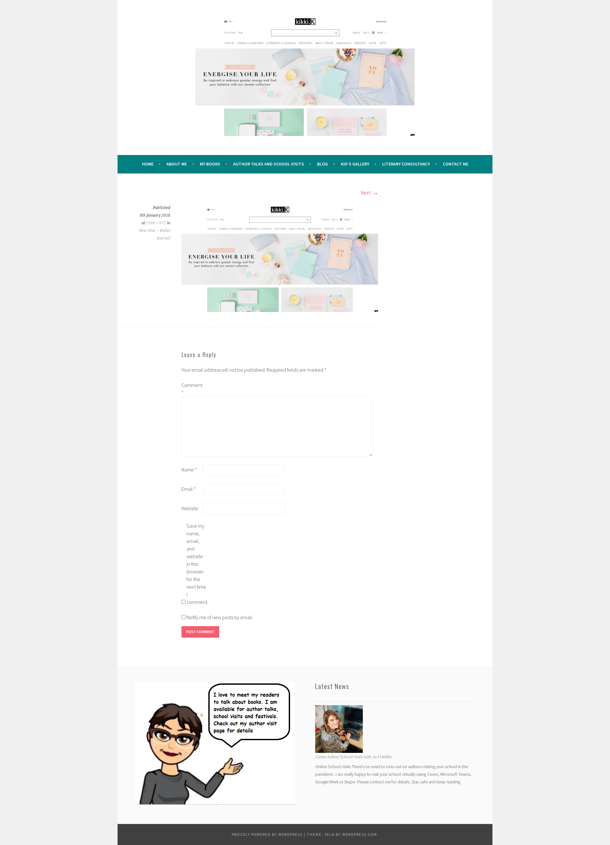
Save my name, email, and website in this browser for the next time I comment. (196, 564)
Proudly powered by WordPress (267, 834)
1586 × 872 (156, 223)
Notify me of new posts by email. (219, 617)
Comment (191, 389)
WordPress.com (359, 834)
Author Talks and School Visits (268, 164)
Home (147, 164)
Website (189, 508)
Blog (322, 164)
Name (189, 469)
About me (176, 164)
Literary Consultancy (406, 164)
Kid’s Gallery (355, 164)
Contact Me (455, 164)
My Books (210, 164)
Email (188, 489)
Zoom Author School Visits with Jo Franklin (353, 757)
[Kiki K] (279, 257)
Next (366, 192)
